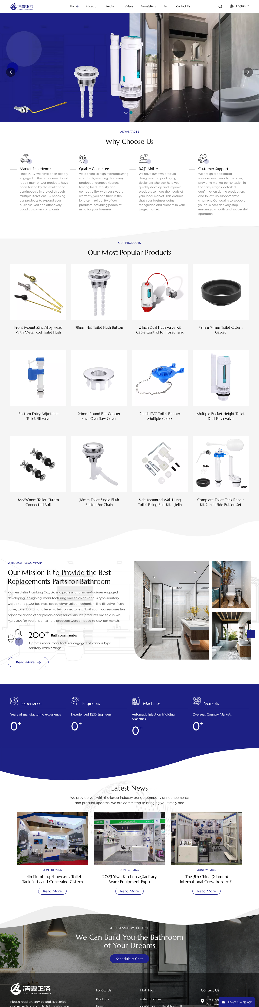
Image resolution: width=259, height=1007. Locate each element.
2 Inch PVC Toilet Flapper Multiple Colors (159, 416)
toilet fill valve (150, 999)
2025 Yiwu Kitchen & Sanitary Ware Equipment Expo (52, 879)
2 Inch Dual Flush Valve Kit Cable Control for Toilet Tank (160, 330)
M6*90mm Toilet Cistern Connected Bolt (38, 502)
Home (74, 6)
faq (166, 6)
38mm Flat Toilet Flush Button (99, 327)
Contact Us (183, 6)
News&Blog (148, 6)
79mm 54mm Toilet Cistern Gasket (221, 330)
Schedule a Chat (129, 958)
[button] (125, 112)
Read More (26, 88)
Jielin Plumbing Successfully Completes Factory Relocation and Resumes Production (206, 879)
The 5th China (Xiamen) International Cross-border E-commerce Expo (129, 879)
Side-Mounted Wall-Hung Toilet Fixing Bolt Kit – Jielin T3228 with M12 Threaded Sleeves (160, 502)
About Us (92, 6)
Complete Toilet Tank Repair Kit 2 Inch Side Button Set (220, 502)
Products (102, 999)
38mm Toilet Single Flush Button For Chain (99, 502)
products (111, 6)
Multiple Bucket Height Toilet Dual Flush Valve (220, 416)
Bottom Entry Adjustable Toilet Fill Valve (38, 416)
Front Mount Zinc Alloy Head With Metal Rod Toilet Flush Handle (38, 330)
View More (38, 340)
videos (129, 6)
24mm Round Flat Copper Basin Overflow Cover (99, 416)
